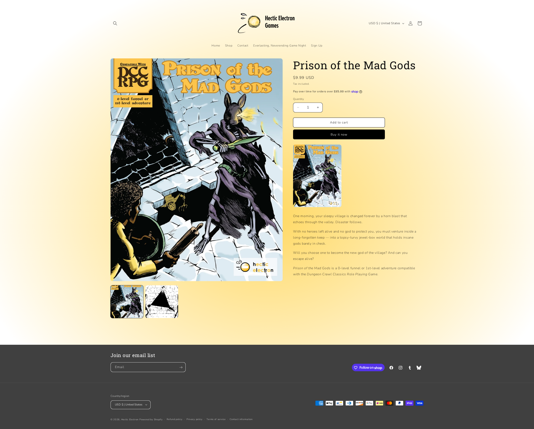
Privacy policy (194, 419)
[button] (115, 23)
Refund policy (174, 419)
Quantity (298, 99)
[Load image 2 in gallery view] (161, 301)
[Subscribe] (180, 367)
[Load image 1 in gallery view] (127, 301)
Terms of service (216, 419)
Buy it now (339, 134)
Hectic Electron (130, 419)
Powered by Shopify (151, 419)
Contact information (241, 419)
